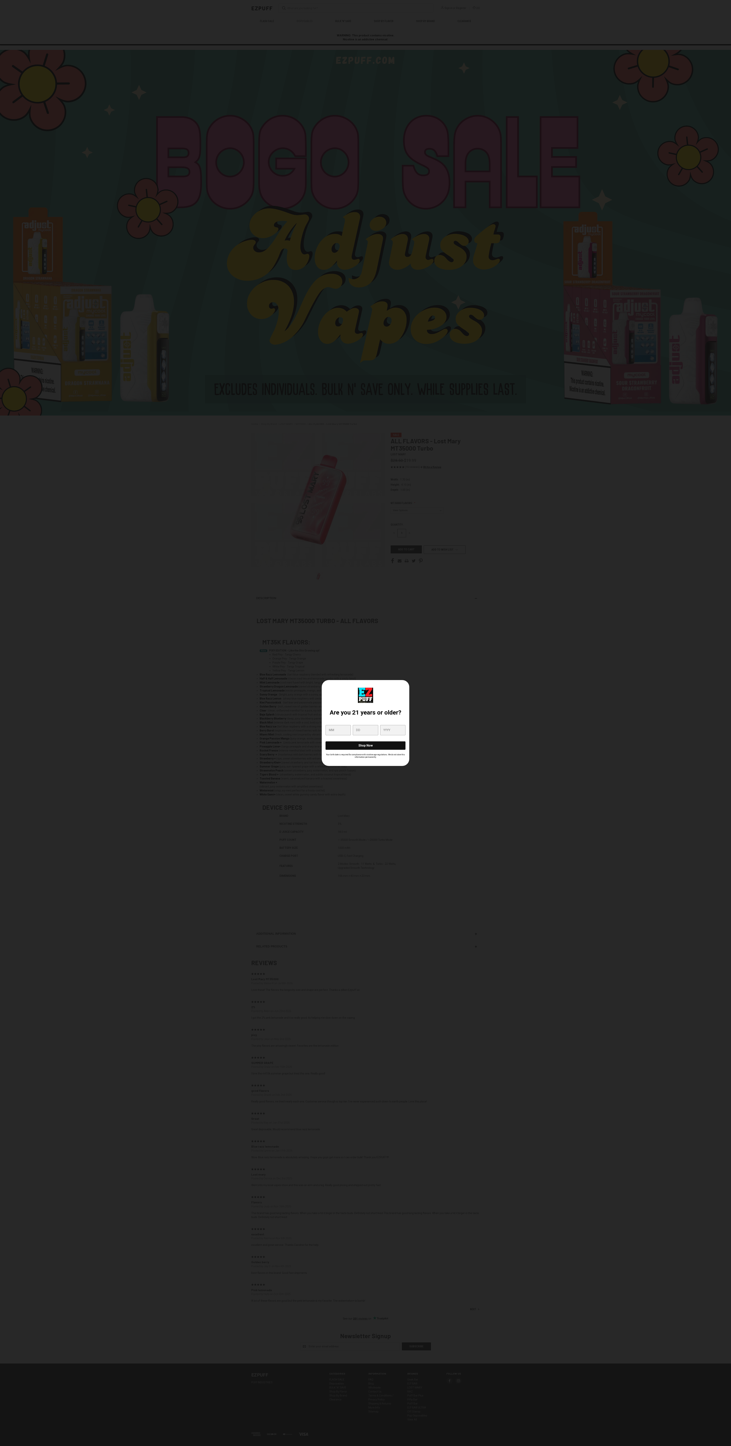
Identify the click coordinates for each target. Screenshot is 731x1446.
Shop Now (365, 745)
